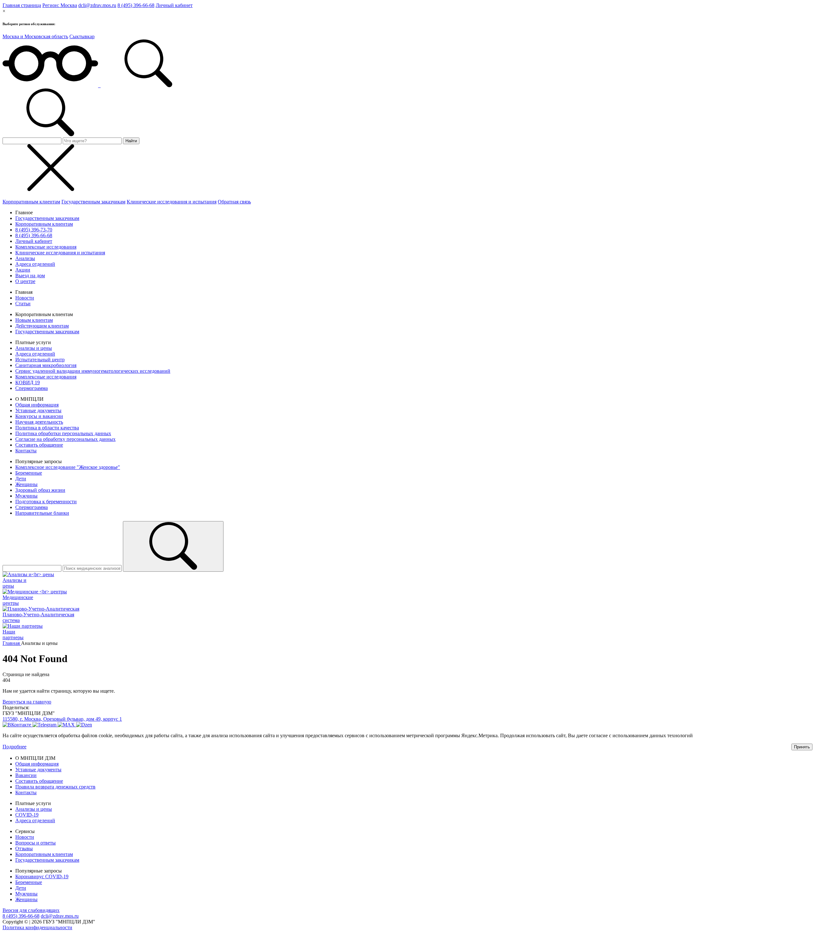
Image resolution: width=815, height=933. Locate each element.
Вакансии (26, 775)
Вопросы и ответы (35, 842)
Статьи (23, 303)
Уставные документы (38, 410)
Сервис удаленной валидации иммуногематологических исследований (92, 371)
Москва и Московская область (35, 36)
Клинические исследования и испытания (171, 201)
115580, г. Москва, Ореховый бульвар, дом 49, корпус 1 (62, 719)
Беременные (28, 473)
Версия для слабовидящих (31, 910)
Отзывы (24, 848)
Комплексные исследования (45, 247)
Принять (802, 747)
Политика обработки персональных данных (63, 433)
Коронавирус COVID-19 (41, 876)
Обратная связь (234, 201)
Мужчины (26, 495)
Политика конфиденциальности (37, 927)
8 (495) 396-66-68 (135, 5)
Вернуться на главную (27, 701)
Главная (12, 643)
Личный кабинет (174, 5)
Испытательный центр (40, 359)
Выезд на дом (30, 275)
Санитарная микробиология (45, 365)
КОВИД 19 (27, 382)
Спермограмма (31, 388)
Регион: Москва (59, 5)
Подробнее (14, 746)
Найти (131, 140)
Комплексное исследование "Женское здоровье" (67, 467)
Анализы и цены (33, 348)
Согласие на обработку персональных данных (65, 439)
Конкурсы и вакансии (39, 416)
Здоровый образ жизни (40, 490)
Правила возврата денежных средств (55, 786)
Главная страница (22, 5)
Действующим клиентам (42, 326)
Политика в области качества (47, 427)
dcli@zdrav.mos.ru (97, 5)
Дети (20, 478)
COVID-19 (27, 814)
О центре (25, 281)
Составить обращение (39, 445)
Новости (24, 297)
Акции (22, 269)
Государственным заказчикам (93, 201)
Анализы (25, 258)
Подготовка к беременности (46, 501)
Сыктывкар (82, 36)
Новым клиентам (34, 320)
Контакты (26, 450)
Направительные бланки (42, 513)
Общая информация (37, 404)
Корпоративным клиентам (31, 201)
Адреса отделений (35, 264)
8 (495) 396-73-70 (33, 229)
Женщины (26, 484)
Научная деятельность (39, 422)
